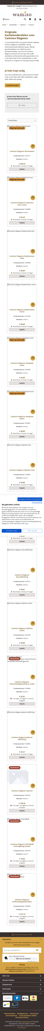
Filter (23, 105)
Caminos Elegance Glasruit (22, 791)
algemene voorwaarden (16, 971)
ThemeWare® (22, 1028)
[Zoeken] (25, 19)
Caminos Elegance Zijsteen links (22, 470)
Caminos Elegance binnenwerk (22, 151)
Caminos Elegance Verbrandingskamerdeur (22, 901)
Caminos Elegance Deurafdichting (22, 576)
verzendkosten (25, 1021)
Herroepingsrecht (11, 1015)
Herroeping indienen (22, 1017)
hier (27, 523)
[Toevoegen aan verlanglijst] (33, 146)
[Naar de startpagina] (22, 13)
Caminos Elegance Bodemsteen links (22, 257)
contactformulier (22, 8)
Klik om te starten (23, 958)
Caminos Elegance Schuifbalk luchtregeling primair (22, 845)
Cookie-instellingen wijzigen (28, 1015)
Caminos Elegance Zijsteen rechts (22, 629)
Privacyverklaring (9, 1013)
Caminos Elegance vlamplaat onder (22, 364)
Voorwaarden (34, 1013)
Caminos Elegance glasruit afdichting (22, 738)
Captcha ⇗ (32, 961)
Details (22, 169)
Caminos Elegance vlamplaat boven (22, 417)
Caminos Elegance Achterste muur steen (22, 204)
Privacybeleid (37, 502)
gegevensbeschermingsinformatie (15, 969)
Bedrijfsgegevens (22, 1013)
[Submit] (37, 950)
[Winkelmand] (40, 19)
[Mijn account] (35, 19)
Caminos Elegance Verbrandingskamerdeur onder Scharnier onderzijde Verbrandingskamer (22, 683)
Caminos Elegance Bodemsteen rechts (22, 311)
